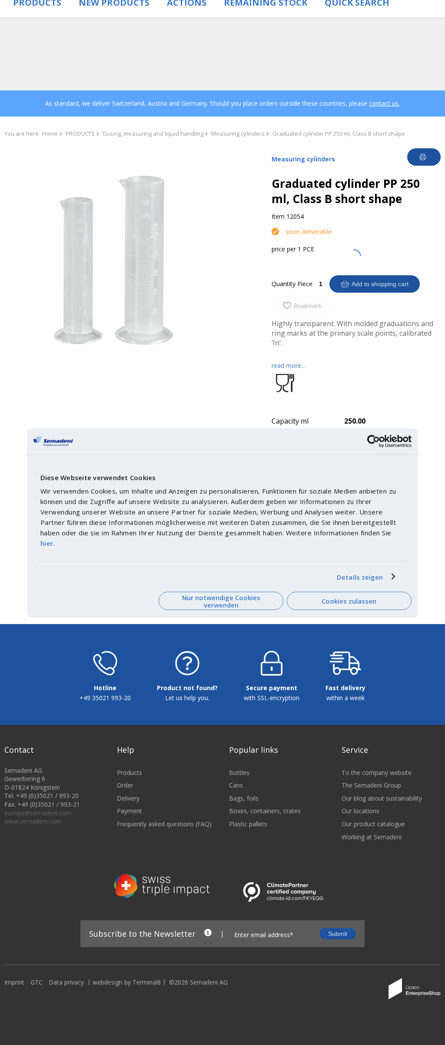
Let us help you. (187, 698)
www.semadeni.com (32, 821)
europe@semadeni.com (37, 813)
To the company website (377, 772)
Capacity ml (290, 421)
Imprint (14, 982)
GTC (36, 982)
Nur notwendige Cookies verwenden (221, 601)
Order (125, 785)
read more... (288, 365)
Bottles (239, 772)
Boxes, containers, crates (265, 811)
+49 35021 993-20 (105, 698)
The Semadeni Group (371, 785)
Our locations (360, 811)
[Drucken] (424, 157)
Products (129, 772)
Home (50, 133)
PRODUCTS (80, 133)
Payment (129, 811)
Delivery (128, 798)
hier (46, 543)
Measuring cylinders (238, 133)
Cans (236, 785)
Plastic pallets (248, 824)
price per (284, 249)
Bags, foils (244, 798)
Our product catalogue (373, 824)
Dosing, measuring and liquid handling (153, 133)
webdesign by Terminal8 (127, 982)
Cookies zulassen (349, 601)
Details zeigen (360, 576)
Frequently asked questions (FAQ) (164, 824)
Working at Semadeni (372, 837)
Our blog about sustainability (382, 798)
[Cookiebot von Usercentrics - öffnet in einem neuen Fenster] (373, 440)
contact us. (384, 103)
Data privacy (66, 982)
